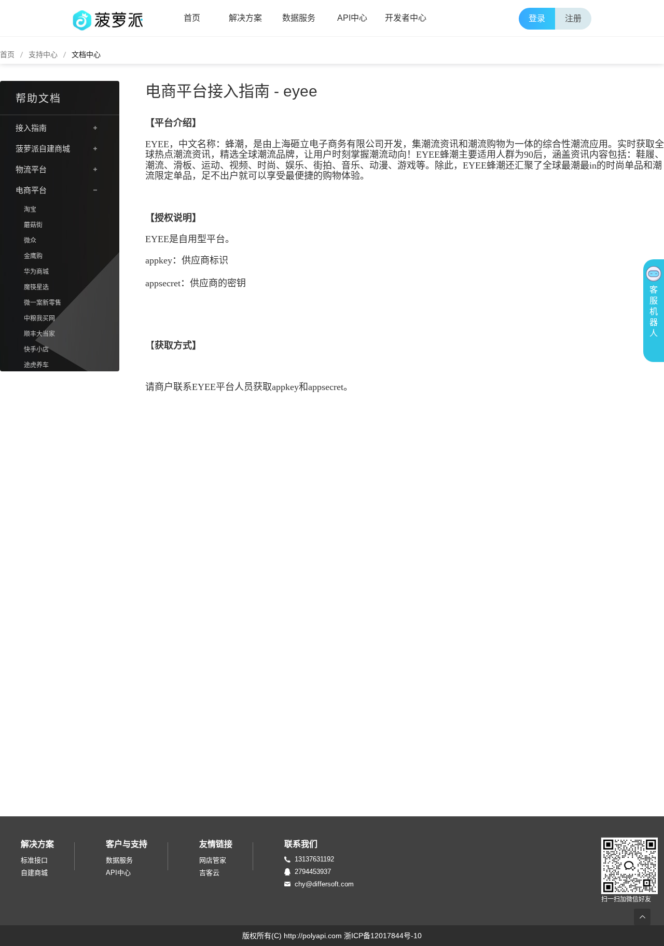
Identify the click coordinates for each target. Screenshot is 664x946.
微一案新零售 (42, 303)
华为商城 (36, 271)
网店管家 (212, 860)
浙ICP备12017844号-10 (383, 935)
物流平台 (31, 169)
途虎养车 (36, 365)
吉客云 (209, 873)
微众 (30, 240)
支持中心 (43, 54)
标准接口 (34, 860)
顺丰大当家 (39, 334)
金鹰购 (33, 256)
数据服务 (298, 17)
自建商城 (34, 873)
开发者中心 (405, 17)
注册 (573, 18)
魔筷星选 (36, 287)
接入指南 (31, 127)
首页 (192, 17)
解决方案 (245, 17)
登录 (537, 18)
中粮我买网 (39, 318)
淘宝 (30, 209)
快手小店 (36, 349)
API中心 (352, 17)
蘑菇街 (33, 225)
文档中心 (86, 54)
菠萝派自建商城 (43, 148)
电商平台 (31, 190)
